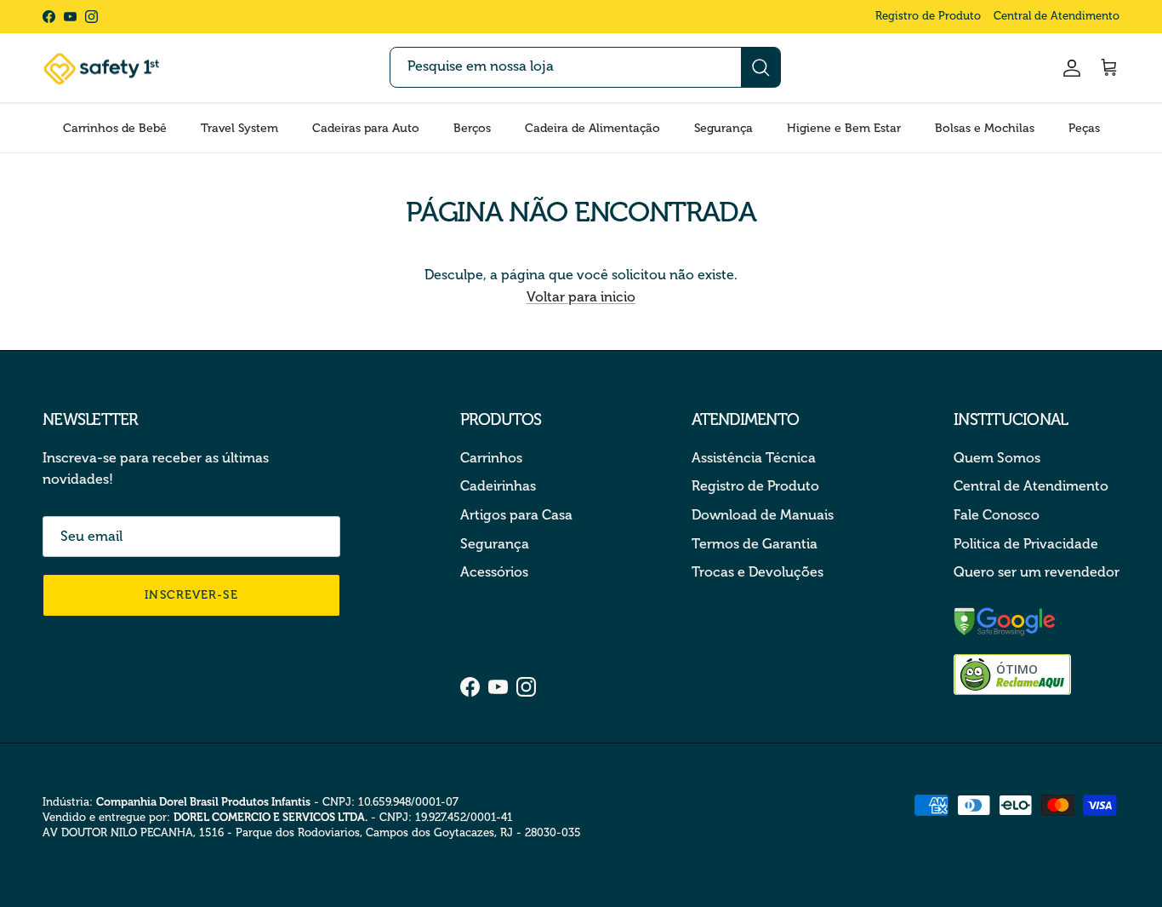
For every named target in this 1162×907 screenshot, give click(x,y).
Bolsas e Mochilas (984, 128)
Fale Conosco (997, 515)
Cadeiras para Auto (365, 128)
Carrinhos (491, 458)
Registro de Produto (928, 15)
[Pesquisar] (760, 67)
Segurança (723, 128)
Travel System (239, 128)
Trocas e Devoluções (757, 572)
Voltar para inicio (581, 297)
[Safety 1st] (102, 68)
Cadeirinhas (498, 486)
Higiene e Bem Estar (844, 128)
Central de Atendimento (1056, 15)
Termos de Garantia (754, 544)
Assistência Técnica (754, 458)
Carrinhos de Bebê (115, 128)
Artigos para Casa (516, 515)
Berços (472, 128)
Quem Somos (997, 458)
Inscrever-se (191, 595)
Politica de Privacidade (1026, 544)
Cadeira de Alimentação (592, 128)
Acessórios (494, 572)
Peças (1084, 128)
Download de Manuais (763, 515)
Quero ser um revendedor (1036, 572)
